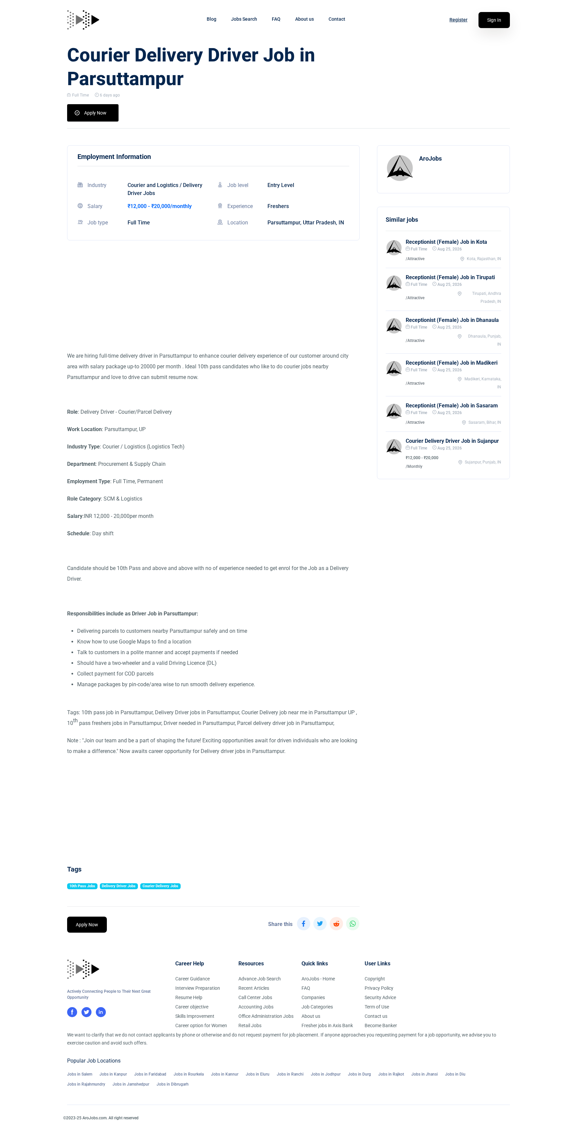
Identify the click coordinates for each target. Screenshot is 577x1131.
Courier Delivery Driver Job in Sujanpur (452, 441)
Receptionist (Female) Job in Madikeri (452, 363)
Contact (337, 19)
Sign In (494, 20)
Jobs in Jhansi (424, 1074)
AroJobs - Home (318, 978)
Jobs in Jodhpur (326, 1074)
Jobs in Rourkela (189, 1074)
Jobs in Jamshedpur (131, 1084)
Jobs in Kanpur (113, 1074)
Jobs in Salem (79, 1074)
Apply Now (95, 113)
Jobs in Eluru (257, 1074)
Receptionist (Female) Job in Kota (446, 242)
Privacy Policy (379, 988)
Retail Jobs (249, 1025)
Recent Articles (253, 988)
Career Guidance (192, 978)
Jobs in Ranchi (290, 1074)
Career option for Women (201, 1025)
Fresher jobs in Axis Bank (327, 1025)
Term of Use (377, 1006)
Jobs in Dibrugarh (173, 1084)
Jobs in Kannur (224, 1074)
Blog (211, 19)
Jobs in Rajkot (391, 1074)
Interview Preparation (197, 988)
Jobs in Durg (359, 1074)
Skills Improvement (194, 1016)
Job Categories (317, 1006)
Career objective (191, 1006)
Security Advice (380, 997)
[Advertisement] (213, 304)
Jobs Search (244, 19)
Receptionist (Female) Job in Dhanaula (452, 320)
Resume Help (188, 997)
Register (458, 19)
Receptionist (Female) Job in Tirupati (450, 277)
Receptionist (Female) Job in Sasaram (452, 405)
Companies (313, 997)
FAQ (276, 19)
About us (304, 19)
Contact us (376, 1016)
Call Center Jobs (255, 997)
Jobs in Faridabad (150, 1074)
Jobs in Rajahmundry (86, 1084)
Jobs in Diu (455, 1074)
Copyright (375, 978)
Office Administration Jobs (266, 1016)
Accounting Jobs (255, 1006)
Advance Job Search (259, 978)
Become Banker (381, 1025)
